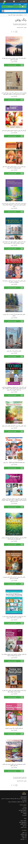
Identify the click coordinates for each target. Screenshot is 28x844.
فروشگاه (24, 814)
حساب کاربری (23, 827)
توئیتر (23, 837)
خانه (24, 15)
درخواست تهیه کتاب (22, 810)
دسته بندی (22, 1)
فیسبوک (23, 836)
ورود (24, 4)
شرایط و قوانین (23, 824)
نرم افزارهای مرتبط (22, 822)
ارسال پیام (23, 839)
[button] (12, 66)
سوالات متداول (23, 821)
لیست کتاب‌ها (23, 812)
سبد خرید (24, 825)
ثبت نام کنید (17, 4)
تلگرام (23, 832)
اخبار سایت (24, 809)
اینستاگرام (23, 834)
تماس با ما (24, 815)
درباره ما (24, 807)
